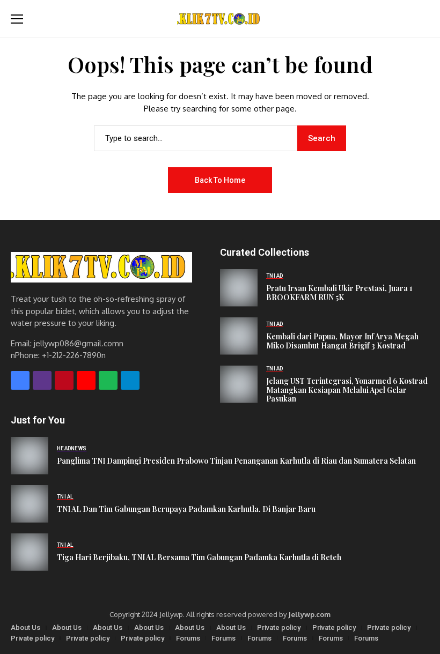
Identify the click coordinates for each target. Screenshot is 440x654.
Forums (188, 638)
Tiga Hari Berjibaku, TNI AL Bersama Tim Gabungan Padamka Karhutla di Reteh (199, 557)
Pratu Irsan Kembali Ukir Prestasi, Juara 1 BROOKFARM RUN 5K (339, 293)
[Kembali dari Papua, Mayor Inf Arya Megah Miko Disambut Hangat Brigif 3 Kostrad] (239, 336)
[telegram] (130, 380)
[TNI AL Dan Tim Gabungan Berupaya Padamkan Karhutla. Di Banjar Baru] (29, 504)
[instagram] (42, 380)
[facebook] (20, 380)
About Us (25, 627)
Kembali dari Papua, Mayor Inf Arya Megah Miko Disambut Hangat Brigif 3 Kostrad (342, 341)
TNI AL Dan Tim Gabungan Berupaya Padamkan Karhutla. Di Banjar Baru (186, 509)
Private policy (278, 627)
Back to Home (220, 180)
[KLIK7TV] (101, 267)
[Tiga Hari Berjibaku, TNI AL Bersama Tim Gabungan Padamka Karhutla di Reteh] (29, 552)
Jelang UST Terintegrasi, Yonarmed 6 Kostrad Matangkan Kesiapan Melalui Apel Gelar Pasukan (347, 390)
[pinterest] (64, 380)
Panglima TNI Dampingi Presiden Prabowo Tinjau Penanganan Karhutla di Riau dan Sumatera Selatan (236, 461)
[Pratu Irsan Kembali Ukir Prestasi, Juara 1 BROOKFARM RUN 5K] (239, 288)
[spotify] (108, 380)
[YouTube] (86, 380)
